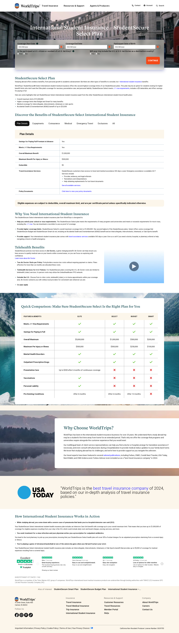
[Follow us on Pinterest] (26, 615)
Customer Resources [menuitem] (113, 602)
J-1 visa (29, 224)
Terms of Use (65, 628)
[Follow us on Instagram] (21, 615)
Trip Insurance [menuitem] (72, 609)
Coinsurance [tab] (54, 123)
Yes (20, 54)
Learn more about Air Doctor (25, 258)
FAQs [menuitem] (106, 613)
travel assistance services (78, 237)
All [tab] (113, 123)
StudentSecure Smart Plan (66, 589)
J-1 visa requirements (121, 88)
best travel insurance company (120, 488)
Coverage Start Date (26, 44)
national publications (111, 455)
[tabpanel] (89, 168)
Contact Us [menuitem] (147, 609)
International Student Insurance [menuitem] (80, 613)
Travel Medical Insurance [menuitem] (77, 606)
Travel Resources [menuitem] (112, 606)
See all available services (71, 185)
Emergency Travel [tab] (85, 123)
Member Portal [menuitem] (111, 609)
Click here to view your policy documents (76, 191)
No (26, 54)
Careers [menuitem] (146, 606)
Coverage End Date (74, 44)
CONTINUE (153, 60)
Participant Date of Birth (124, 44)
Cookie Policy (52, 628)
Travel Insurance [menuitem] (73, 602)
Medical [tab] (68, 123)
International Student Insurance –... (124, 589)
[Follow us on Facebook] (17, 615)
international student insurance (131, 82)
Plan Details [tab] (22, 123)
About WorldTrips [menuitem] (150, 602)
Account (149, 5)
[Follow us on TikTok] (31, 615)
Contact (137, 5)
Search (161, 6)
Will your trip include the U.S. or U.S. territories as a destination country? (122, 51)
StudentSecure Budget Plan (93, 589)
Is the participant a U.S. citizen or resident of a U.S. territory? (44, 51)
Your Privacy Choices (81, 628)
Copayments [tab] (38, 123)
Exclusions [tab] (103, 123)
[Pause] (174, 15)
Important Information (24, 628)
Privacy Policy (40, 628)
